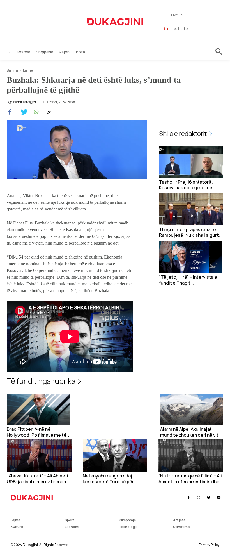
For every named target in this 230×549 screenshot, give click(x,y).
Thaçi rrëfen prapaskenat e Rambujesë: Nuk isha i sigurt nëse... (189, 232)
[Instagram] (198, 497)
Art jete (179, 520)
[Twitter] (22, 112)
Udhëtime (181, 526)
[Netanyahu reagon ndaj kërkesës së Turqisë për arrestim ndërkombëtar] (115, 455)
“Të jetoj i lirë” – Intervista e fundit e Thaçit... (188, 280)
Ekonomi (72, 526)
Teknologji (128, 526)
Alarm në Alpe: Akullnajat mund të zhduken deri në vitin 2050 (191, 432)
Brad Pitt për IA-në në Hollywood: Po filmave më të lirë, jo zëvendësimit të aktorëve (36, 432)
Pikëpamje (127, 520)
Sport (69, 520)
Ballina (12, 70)
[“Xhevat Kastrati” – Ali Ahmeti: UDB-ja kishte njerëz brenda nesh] (39, 455)
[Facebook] (9, 112)
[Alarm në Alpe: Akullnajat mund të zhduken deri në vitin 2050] (191, 409)
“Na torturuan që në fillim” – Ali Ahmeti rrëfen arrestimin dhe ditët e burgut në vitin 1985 (190, 479)
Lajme (28, 70)
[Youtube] (219, 497)
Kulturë (17, 526)
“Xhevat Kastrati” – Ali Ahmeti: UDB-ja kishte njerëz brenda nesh (38, 479)
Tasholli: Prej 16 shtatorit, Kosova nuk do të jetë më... (187, 185)
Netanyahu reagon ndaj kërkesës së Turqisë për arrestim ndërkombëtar (108, 479)
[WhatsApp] (35, 112)
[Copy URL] (48, 112)
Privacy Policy (209, 544)
